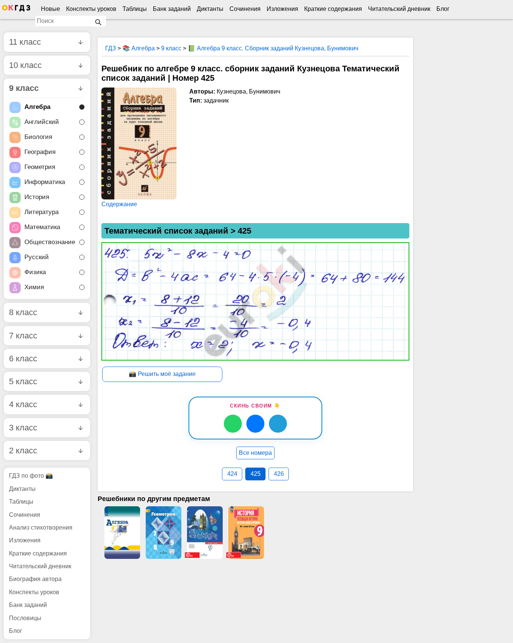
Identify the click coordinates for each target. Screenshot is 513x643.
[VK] (255, 424)
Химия (34, 287)
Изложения (282, 9)
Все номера (255, 453)
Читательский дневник (399, 9)
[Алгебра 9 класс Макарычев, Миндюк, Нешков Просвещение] (122, 532)
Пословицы (25, 618)
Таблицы (134, 9)
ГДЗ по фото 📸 (31, 475)
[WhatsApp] (233, 424)
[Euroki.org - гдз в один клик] (16, 9)
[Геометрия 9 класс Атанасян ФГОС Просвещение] (163, 532)
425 (255, 474)
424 (232, 474)
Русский (36, 257)
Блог (443, 9)
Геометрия (39, 167)
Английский (41, 122)
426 (279, 474)
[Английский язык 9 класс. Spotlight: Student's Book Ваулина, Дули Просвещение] (204, 532)
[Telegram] (278, 424)
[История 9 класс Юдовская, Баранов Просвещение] (246, 532)
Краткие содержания (333, 9)
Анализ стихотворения (40, 527)
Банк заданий (172, 9)
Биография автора (35, 579)
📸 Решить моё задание (162, 374)
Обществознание (49, 242)
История (36, 197)
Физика (35, 272)
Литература (41, 212)
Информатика (44, 182)
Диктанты (210, 9)
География (40, 152)
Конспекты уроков (91, 9)
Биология (38, 137)
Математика (42, 227)
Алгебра (37, 107)
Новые (50, 9)
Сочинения (245, 9)
